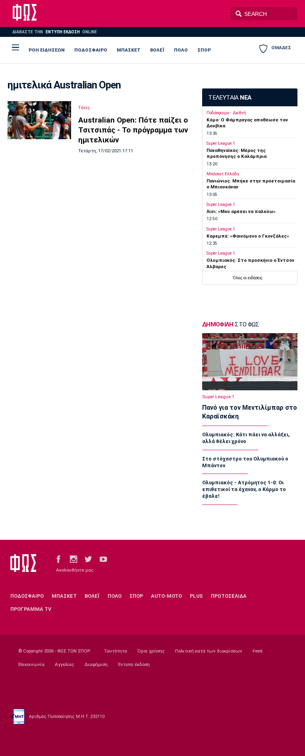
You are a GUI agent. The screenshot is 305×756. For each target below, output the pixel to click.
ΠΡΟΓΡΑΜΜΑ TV (30, 609)
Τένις (84, 107)
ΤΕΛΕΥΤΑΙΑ (229, 97)
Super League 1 (221, 143)
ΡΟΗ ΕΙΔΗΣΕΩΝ (47, 50)
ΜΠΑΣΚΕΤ (129, 50)
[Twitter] (88, 559)
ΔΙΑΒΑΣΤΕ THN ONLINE (54, 32)
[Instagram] (73, 559)
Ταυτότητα (115, 651)
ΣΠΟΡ (204, 50)
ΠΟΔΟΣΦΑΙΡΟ (90, 50)
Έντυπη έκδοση (134, 664)
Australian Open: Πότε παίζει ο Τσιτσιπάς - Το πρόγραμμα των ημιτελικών (133, 129)
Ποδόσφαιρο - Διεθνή (226, 112)
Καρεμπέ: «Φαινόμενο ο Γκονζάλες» (248, 236)
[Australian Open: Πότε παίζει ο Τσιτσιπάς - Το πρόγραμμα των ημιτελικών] (39, 120)
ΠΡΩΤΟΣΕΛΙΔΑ (229, 596)
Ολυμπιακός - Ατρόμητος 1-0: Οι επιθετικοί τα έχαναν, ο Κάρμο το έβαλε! (244, 489)
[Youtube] (103, 559)
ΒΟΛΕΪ (157, 50)
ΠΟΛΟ (181, 50)
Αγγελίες (64, 664)
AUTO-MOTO (166, 596)
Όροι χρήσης (151, 651)
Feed (258, 651)
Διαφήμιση (96, 664)
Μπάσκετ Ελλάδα (223, 174)
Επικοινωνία (31, 664)
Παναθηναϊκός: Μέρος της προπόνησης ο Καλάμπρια (236, 153)
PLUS (196, 596)
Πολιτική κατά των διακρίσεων (208, 651)
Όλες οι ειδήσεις (248, 277)
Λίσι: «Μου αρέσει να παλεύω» (241, 211)
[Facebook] (58, 559)
